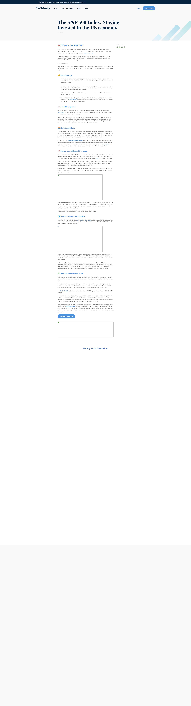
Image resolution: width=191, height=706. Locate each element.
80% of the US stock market (84, 220)
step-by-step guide (70, 306)
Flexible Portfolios (73, 99)
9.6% (97, 158)
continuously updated (105, 144)
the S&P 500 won (88, 53)
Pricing (86, 8)
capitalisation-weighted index (75, 140)
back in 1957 (61, 112)
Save (63, 8)
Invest (55, 8)
